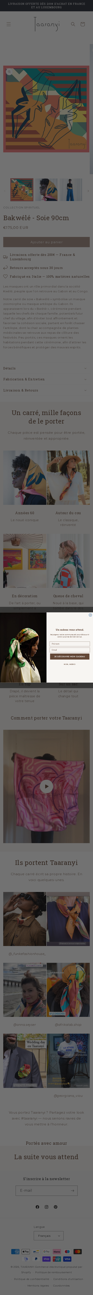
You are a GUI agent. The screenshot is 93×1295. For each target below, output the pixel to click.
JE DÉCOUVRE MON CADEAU (69, 656)
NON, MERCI (70, 664)
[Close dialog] (90, 615)
